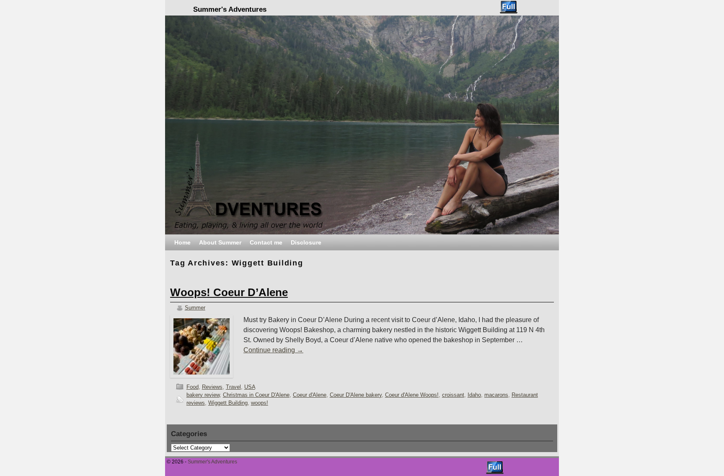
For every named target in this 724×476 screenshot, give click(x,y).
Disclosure (306, 242)
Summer (195, 307)
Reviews (212, 387)
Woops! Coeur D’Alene (229, 292)
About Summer (220, 242)
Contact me (266, 242)
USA (249, 387)
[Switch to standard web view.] (508, 7)
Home (182, 242)
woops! (259, 403)
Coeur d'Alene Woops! (412, 395)
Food (192, 387)
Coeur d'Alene (309, 395)
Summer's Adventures (229, 9)
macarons (496, 395)
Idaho (474, 395)
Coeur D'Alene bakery (356, 395)
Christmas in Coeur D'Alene (256, 395)
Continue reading (273, 350)
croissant (453, 395)
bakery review (203, 395)
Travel (233, 387)
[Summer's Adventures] (362, 125)
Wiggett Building (228, 403)
